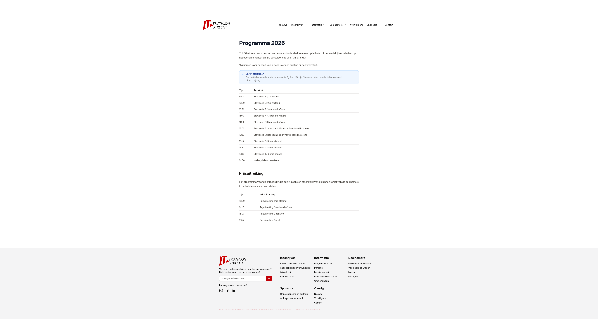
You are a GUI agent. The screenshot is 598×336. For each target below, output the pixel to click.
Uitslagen (353, 276)
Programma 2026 (323, 263)
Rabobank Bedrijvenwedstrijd (295, 267)
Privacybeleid (285, 309)
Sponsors (372, 24)
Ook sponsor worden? (291, 298)
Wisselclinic (286, 272)
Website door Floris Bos (308, 309)
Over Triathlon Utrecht (325, 276)
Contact (389, 24)
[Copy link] (236, 174)
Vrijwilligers (356, 24)
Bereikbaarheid (322, 272)
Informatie (316, 24)
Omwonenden (321, 281)
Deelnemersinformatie (359, 263)
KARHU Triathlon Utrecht (292, 263)
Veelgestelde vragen (359, 267)
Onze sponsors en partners (294, 294)
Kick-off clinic (287, 276)
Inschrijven (297, 24)
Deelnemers (336, 24)
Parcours (318, 267)
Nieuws (283, 24)
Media (351, 272)
